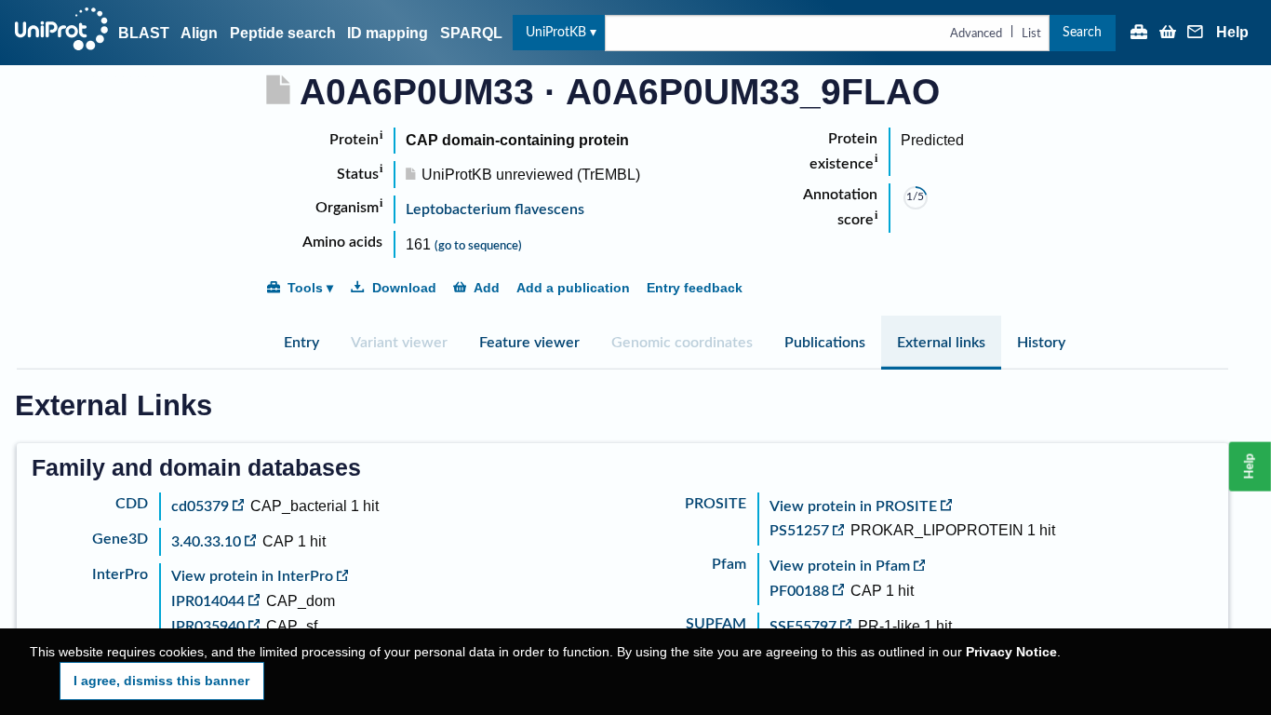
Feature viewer (529, 342)
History (1041, 342)
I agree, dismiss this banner (161, 680)
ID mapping (387, 33)
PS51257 (799, 530)
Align (199, 33)
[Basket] (1167, 33)
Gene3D (120, 539)
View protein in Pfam (839, 566)
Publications (824, 342)
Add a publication (573, 287)
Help (1232, 32)
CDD (131, 503)
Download (404, 287)
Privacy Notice (1011, 652)
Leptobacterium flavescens (495, 209)
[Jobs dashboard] (1139, 33)
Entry (301, 342)
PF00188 (799, 591)
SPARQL (471, 33)
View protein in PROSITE (853, 506)
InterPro (120, 574)
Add (487, 287)
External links (941, 342)
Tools (305, 287)
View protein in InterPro (252, 576)
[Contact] (1195, 33)
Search (1082, 32)
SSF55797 (802, 626)
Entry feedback (695, 287)
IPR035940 (208, 626)
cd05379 (200, 506)
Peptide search (283, 33)
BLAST (143, 33)
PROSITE (715, 503)
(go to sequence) (478, 245)
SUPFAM (716, 623)
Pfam (729, 564)
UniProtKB (556, 32)
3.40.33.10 (206, 541)
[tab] (301, 343)
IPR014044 (208, 601)
